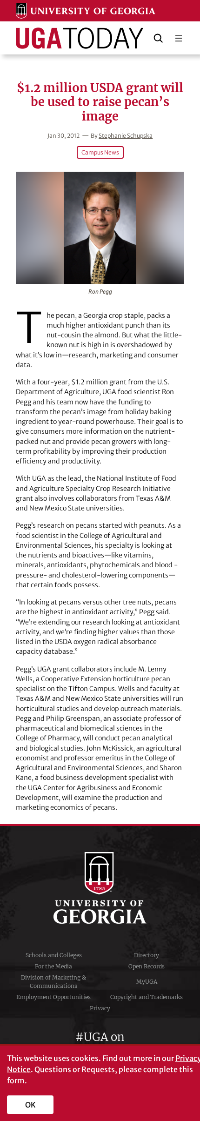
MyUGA (146, 981)
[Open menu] (178, 38)
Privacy (100, 1008)
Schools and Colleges (54, 955)
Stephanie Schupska (126, 135)
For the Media (53, 966)
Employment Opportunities (53, 996)
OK (30, 1104)
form (16, 1080)
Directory (146, 955)
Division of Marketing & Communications (53, 981)
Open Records (146, 966)
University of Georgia (100, 887)
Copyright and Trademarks (146, 996)
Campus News (100, 152)
